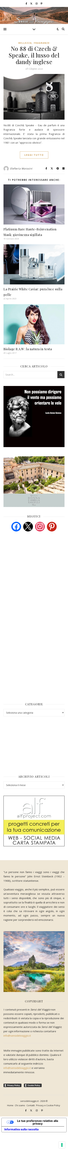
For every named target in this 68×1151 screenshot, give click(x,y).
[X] (28, 526)
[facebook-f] (27, 3)
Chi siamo (20, 1105)
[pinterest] (52, 526)
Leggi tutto (34, 154)
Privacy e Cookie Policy (48, 1105)
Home (10, 1105)
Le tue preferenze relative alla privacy (37, 1122)
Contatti (31, 1105)
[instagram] (37, 3)
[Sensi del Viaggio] (34, 15)
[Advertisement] (29, 561)
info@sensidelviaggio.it (17, 1035)
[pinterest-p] (41, 3)
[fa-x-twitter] (31, 3)
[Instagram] (40, 526)
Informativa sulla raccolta (21, 1129)
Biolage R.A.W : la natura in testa (27, 349)
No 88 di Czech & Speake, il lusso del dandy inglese (34, 55)
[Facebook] (16, 526)
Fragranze (42, 42)
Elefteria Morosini (21, 168)
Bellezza (25, 42)
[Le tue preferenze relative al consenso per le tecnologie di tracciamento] (62, 1145)
